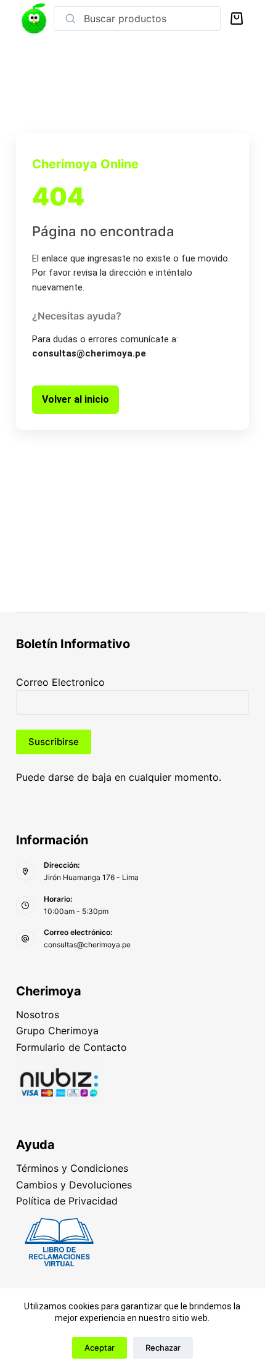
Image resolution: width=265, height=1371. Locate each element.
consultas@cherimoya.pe (87, 944)
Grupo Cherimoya (57, 1030)
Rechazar (163, 1347)
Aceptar (99, 1347)
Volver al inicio (75, 399)
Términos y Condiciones (72, 1168)
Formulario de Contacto (71, 1047)
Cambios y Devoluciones (74, 1185)
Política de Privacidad (67, 1201)
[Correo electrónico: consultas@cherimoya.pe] (25, 938)
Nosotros (37, 1014)
